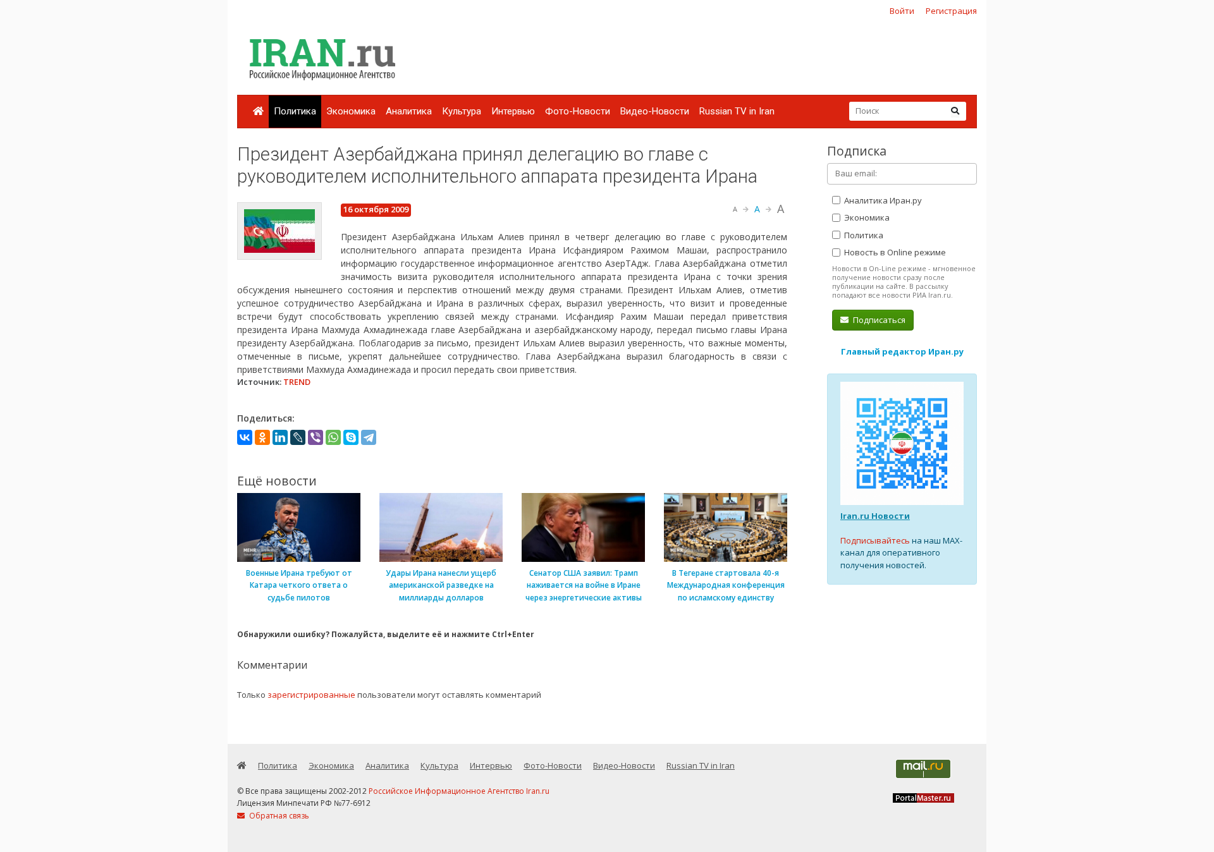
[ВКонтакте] (244, 437)
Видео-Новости (654, 111)
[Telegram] (368, 437)
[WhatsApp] (333, 437)
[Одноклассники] (262, 437)
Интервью (513, 111)
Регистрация (951, 10)
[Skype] (351, 437)
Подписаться (878, 320)
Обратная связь (278, 815)
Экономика (351, 111)
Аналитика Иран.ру (882, 200)
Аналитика (409, 111)
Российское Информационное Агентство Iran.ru (459, 791)
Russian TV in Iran (737, 111)
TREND (296, 381)
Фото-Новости (577, 111)
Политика (295, 111)
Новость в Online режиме (894, 252)
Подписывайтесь (875, 540)
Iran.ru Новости (875, 515)
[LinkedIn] (280, 437)
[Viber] (315, 437)
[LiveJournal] (297, 437)
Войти (902, 10)
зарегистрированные (311, 694)
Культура (461, 111)
